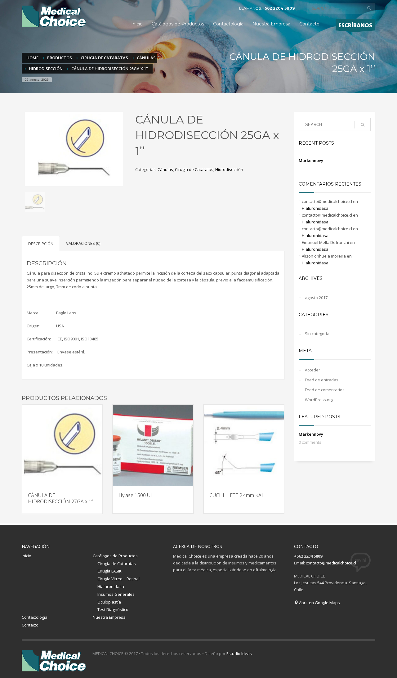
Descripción (40, 243)
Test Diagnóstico (112, 609)
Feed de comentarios (325, 390)
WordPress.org (319, 399)
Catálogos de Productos (115, 556)
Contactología (34, 617)
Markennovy (311, 160)
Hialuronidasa (315, 208)
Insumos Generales (116, 594)
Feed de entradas (321, 380)
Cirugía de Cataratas (194, 169)
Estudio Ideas (239, 653)
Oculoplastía (109, 602)
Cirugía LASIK (109, 571)
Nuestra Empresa (109, 617)
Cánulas (165, 169)
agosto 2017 (316, 297)
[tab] (41, 243)
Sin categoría (317, 333)
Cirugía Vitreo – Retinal (118, 578)
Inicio (26, 556)
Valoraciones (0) (83, 243)
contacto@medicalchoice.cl (331, 563)
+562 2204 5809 (279, 8)
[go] (369, 8)
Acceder (312, 370)
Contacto (30, 625)
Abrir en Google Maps (319, 602)
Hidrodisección (229, 169)
